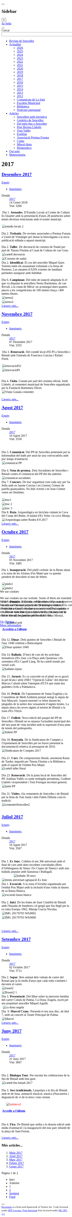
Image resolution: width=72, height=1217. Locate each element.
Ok (2, 621)
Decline (9, 621)
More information (10, 625)
